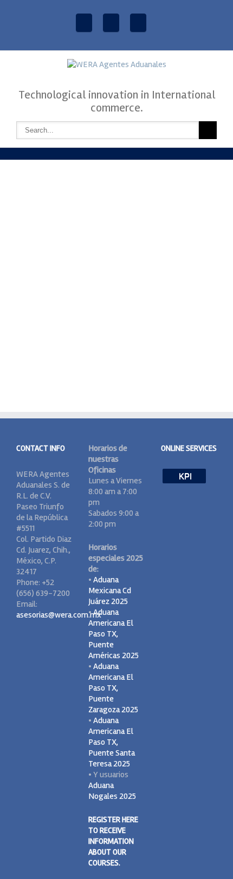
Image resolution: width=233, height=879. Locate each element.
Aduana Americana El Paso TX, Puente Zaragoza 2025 (113, 688)
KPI (184, 476)
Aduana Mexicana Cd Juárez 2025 (109, 590)
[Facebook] (84, 23)
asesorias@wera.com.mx (58, 614)
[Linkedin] (111, 23)
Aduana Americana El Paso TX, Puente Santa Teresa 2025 (111, 742)
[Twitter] (138, 23)
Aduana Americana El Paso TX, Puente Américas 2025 (113, 634)
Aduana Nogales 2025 (112, 791)
